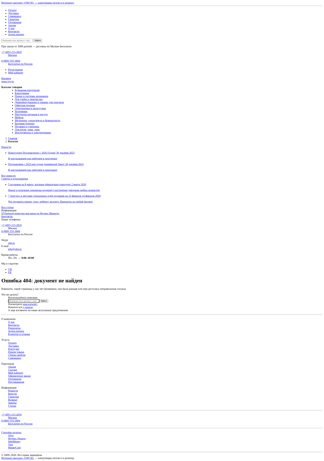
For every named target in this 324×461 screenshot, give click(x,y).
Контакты (13, 31)
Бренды (12, 393)
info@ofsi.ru (15, 249)
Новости (6, 147)
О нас (11, 28)
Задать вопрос (16, 34)
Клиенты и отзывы (19, 334)
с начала (27, 307)
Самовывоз (14, 16)
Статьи (12, 405)
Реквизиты (14, 328)
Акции (12, 25)
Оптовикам (14, 22)
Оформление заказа (19, 375)
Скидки (12, 369)
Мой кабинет (15, 72)
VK (10, 269)
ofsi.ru (11, 243)
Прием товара (16, 352)
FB (9, 272)
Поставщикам (16, 382)
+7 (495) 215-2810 (11, 225)
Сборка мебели (16, 355)
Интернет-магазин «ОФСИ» (17, 458)
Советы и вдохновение (14, 178)
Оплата (12, 10)
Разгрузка (13, 349)
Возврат (12, 399)
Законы (12, 402)
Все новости (8, 175)
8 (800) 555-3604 (10, 231)
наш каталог (30, 304)
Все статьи (7, 207)
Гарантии (13, 19)
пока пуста (7, 80)
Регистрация (15, 69)
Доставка (13, 13)
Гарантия (13, 396)
